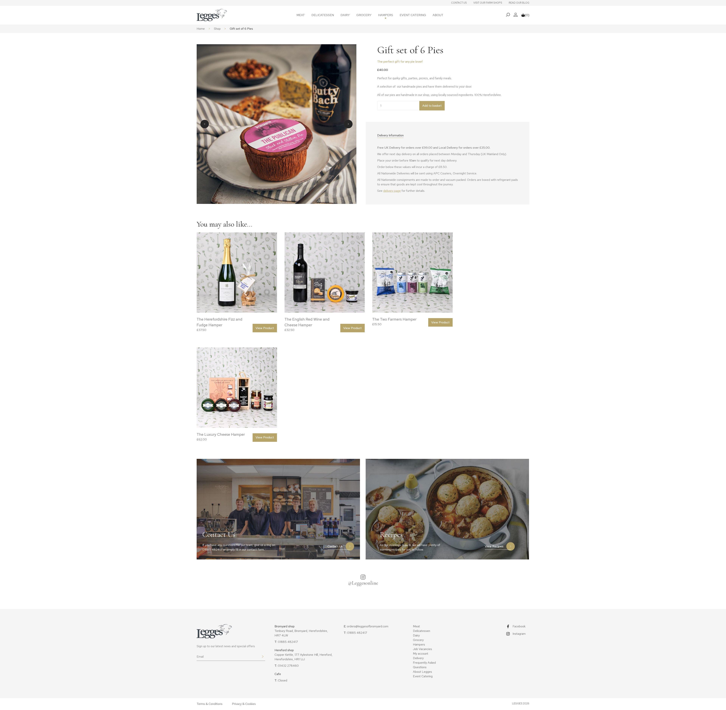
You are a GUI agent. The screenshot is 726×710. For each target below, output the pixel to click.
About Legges (422, 672)
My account (420, 654)
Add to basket (432, 106)
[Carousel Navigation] (276, 124)
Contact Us (459, 2)
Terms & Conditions (210, 704)
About (438, 15)
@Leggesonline (363, 583)
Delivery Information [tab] (390, 135)
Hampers (385, 15)
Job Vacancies (422, 649)
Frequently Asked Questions (424, 665)
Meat (300, 15)
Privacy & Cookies (244, 704)
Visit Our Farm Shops (487, 2)
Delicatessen (322, 15)
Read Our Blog (519, 2)
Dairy (345, 15)
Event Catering (413, 15)
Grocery (364, 15)
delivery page (392, 191)
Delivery (418, 658)
